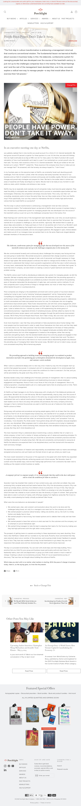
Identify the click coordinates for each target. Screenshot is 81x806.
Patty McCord (23, 32)
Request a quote (62, 769)
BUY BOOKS (11, 19)
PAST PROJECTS (68, 19)
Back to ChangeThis (42, 585)
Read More (29, 671)
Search (59, 766)
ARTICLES (23, 19)
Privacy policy (34, 802)
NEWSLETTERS (33, 23)
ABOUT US (56, 19)
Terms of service (45, 802)
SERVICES (35, 19)
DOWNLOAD (73, 41)
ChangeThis (9, 32)
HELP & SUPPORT (46, 23)
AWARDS (45, 19)
